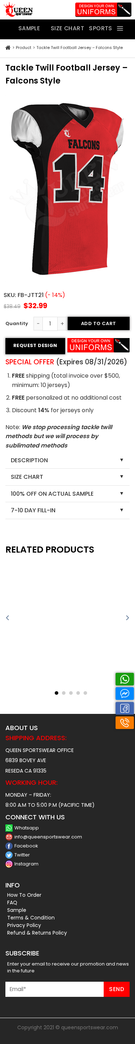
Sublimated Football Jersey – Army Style (34, 685)
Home (8, 48)
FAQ (12, 902)
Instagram (26, 863)
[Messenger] (125, 693)
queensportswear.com (89, 1027)
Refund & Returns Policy (37, 932)
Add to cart (98, 323)
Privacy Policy (24, 925)
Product (23, 47)
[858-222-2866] (125, 722)
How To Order (24, 895)
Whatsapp (26, 827)
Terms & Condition (31, 917)
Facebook (26, 845)
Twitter (22, 854)
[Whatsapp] (125, 679)
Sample (16, 910)
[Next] (127, 618)
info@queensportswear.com (48, 836)
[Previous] (8, 618)
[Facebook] (125, 708)
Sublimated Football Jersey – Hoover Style (100, 685)
